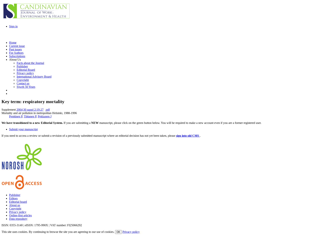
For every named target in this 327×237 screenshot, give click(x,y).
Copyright (15, 208)
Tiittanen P (30, 116)
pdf (47, 109)
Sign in (13, 26)
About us (14, 205)
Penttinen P (15, 116)
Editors (13, 198)
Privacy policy (17, 212)
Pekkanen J (44, 116)
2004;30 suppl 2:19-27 (30, 109)
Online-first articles (20, 215)
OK (118, 232)
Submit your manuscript (23, 129)
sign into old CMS (188, 135)
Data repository (18, 218)
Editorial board (18, 201)
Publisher (14, 195)
